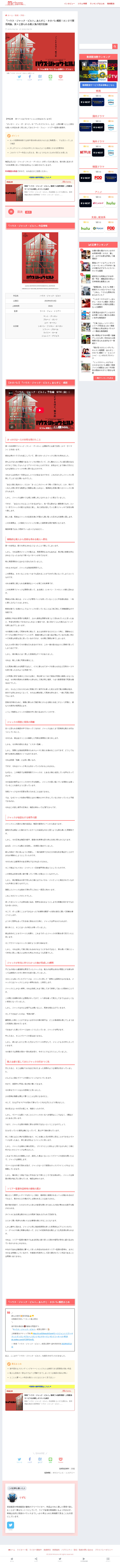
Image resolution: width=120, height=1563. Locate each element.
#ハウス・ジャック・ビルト (24, 1329)
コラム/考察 (82, 4)
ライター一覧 (22, 1550)
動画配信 (110, 4)
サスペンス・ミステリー (64, 1473)
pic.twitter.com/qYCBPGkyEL (22, 1340)
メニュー (108, 1561)
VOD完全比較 (84, 1561)
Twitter (10, 1530)
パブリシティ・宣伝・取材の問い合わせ (77, 1550)
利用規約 (56, 1550)
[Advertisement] (40, 101)
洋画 (73, 1468)
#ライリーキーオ (56, 1337)
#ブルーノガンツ (30, 1337)
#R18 (66, 1337)
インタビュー (69, 4)
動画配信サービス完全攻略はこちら (98, 85)
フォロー (60, 1561)
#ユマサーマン (43, 1337)
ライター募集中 (35, 1550)
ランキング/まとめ (97, 4)
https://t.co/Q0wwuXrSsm (43, 1333)
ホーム (12, 1550)
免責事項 (47, 1550)
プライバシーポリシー (104, 1550)
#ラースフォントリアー (62, 1333)
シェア (36, 1561)
